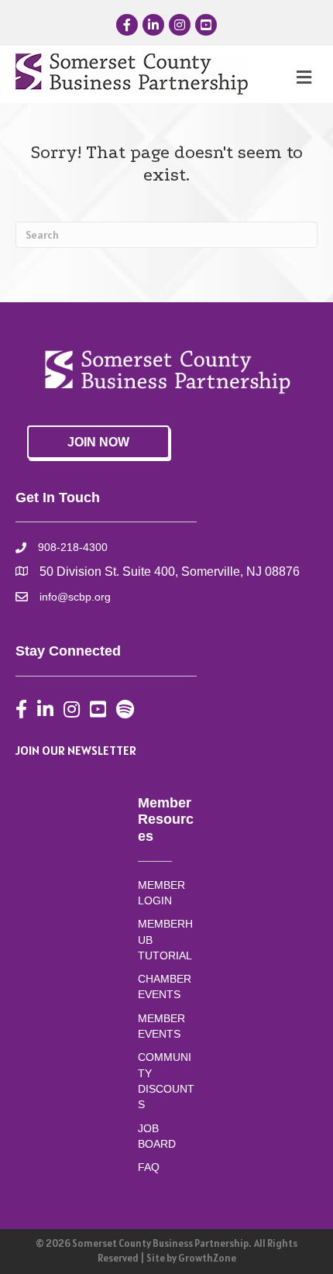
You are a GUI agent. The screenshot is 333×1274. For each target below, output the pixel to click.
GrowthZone (207, 1258)
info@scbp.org (75, 597)
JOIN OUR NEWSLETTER (75, 750)
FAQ (149, 1167)
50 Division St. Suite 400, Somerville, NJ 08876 (169, 571)
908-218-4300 (73, 547)
